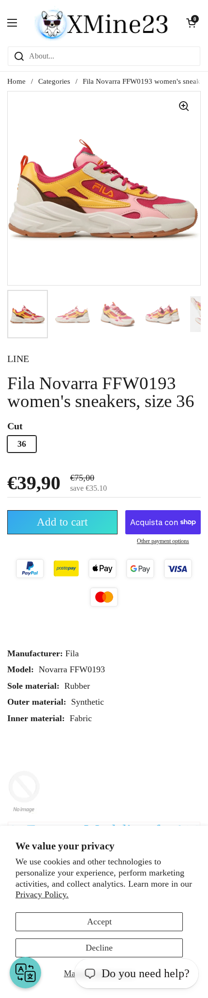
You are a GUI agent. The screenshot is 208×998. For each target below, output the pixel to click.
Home (16, 81)
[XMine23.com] (101, 23)
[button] (191, 22)
